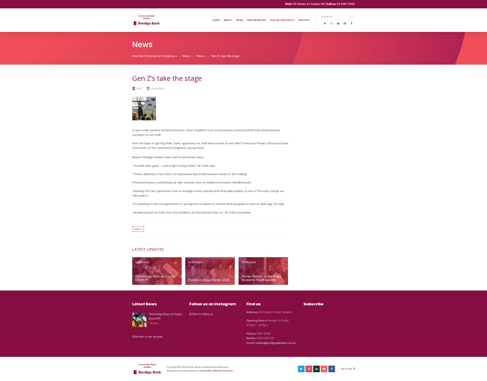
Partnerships (256, 20)
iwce (139, 88)
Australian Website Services (216, 370)
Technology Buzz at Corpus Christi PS (155, 278)
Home (216, 20)
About (228, 20)
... (159, 323)
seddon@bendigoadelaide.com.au (275, 343)
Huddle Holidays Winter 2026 (208, 280)
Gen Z (138, 229)
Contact (304, 20)
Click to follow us (202, 314)
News (239, 20)
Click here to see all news (147, 336)
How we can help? (282, 20)
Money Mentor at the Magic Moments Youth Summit (261, 278)
